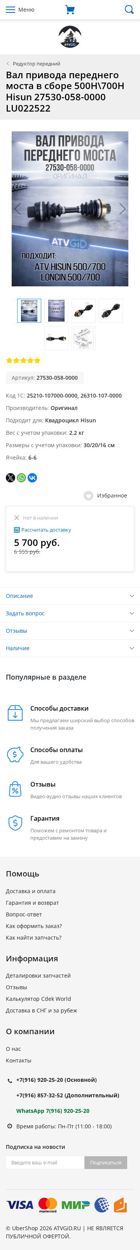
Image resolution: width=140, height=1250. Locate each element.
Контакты (19, 1060)
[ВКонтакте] (32, 477)
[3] (23, 360)
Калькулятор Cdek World (38, 998)
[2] (16, 360)
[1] (9, 360)
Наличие (18, 648)
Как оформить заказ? (34, 926)
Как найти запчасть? (33, 937)
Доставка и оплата (31, 891)
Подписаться (105, 1162)
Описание (19, 595)
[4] (30, 360)
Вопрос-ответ (24, 914)
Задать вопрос (25, 613)
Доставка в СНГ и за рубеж (41, 1010)
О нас (13, 1048)
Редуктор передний (36, 63)
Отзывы (16, 630)
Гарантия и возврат (32, 902)
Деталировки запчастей (38, 975)
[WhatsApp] (21, 477)
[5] (37, 360)
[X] (10, 477)
